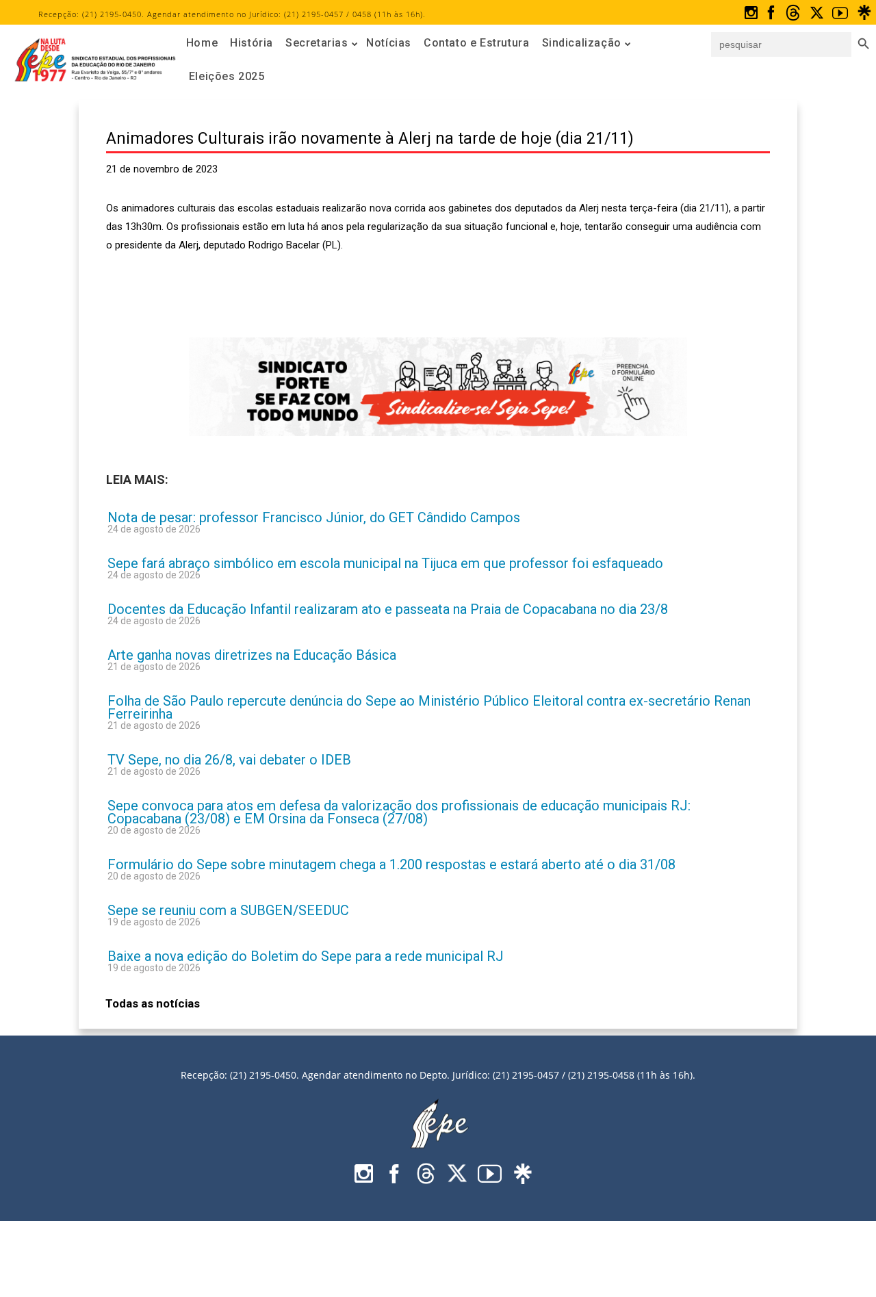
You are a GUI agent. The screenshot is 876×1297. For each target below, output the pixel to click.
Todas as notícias (152, 1003)
